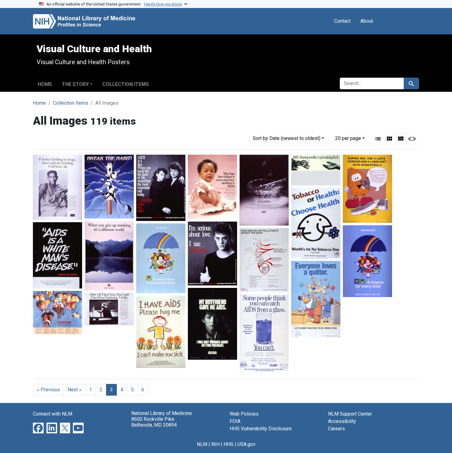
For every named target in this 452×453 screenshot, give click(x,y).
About (366, 21)
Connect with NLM (52, 414)
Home (45, 84)
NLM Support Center (350, 414)
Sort (286, 138)
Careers (336, 429)
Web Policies (244, 414)
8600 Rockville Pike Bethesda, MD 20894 (154, 422)
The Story (75, 84)
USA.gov (246, 444)
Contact (342, 21)
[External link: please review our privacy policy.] (38, 427)
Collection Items (125, 84)
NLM (202, 444)
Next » (74, 390)
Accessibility (342, 421)
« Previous (48, 390)
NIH (215, 444)
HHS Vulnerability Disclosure (261, 429)
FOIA (235, 421)
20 (348, 138)
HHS (228, 444)
